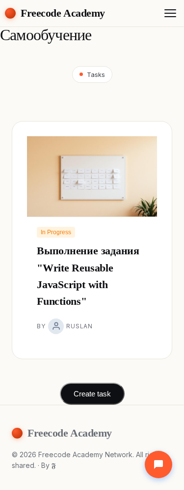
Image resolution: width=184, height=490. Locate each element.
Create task (92, 394)
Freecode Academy (63, 13)
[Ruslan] (56, 326)
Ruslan (79, 326)
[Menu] (170, 13)
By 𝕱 (48, 465)
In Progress (56, 232)
